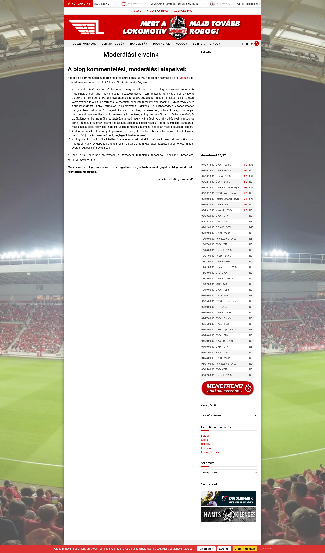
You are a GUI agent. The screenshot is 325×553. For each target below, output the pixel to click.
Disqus (183, 77)
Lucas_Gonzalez (211, 452)
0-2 (245, 170)
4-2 (245, 181)
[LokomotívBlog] (162, 27)
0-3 (245, 187)
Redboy (205, 444)
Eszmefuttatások (206, 43)
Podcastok (161, 43)
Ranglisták (138, 43)
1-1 (245, 204)
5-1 (245, 199)
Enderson (206, 448)
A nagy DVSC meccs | (159, 11)
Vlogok (181, 43)
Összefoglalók (84, 43)
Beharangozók (113, 43)
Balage (205, 435)
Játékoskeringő (183, 11)
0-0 (245, 176)
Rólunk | (138, 11)
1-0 (245, 164)
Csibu (204, 439)
